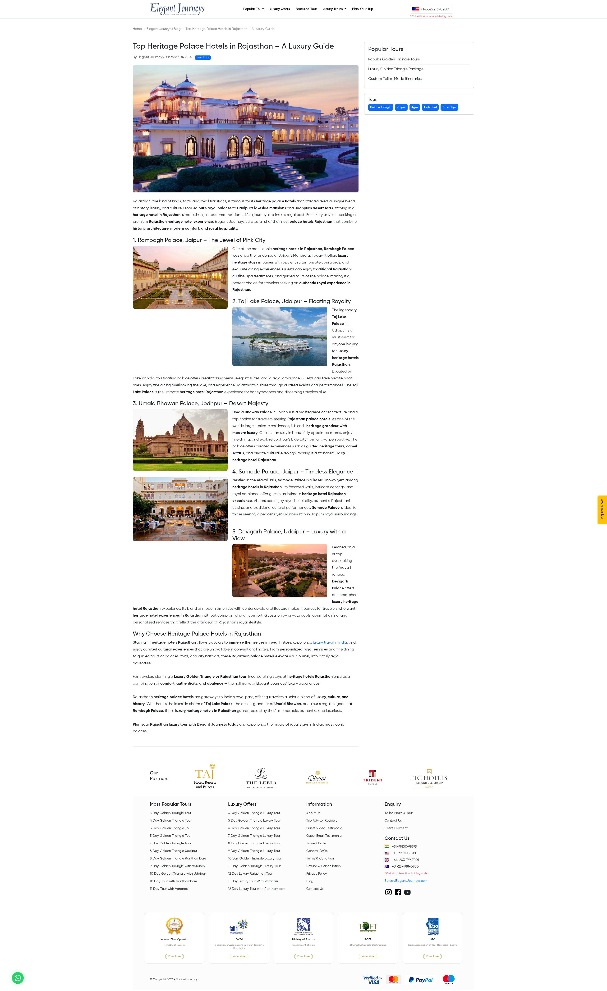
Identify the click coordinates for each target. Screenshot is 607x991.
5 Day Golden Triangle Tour (170, 828)
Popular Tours (253, 9)
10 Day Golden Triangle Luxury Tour (255, 858)
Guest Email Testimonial (324, 835)
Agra (414, 107)
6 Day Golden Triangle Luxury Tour (254, 828)
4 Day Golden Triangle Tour (170, 820)
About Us (313, 813)
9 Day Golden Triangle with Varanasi (177, 866)
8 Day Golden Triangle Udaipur (173, 851)
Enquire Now (602, 510)
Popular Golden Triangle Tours (394, 59)
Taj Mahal (430, 107)
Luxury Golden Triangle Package (395, 69)
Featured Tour (306, 9)
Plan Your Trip (362, 9)
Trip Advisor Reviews (321, 820)
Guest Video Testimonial (324, 828)
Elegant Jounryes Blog (164, 29)
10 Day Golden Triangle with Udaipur (178, 873)
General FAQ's (316, 851)
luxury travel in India (330, 643)
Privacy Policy (316, 873)
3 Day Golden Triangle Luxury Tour (254, 813)
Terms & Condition (320, 858)
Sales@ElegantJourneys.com (406, 880)
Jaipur (401, 107)
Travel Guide (316, 843)
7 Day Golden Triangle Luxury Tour (254, 835)
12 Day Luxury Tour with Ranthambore (256, 889)
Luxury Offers (280, 9)
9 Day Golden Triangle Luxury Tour (254, 851)
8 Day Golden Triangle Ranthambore (178, 858)
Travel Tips (449, 107)
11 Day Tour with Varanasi (169, 889)
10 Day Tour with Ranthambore (173, 881)
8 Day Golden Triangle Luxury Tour (254, 843)
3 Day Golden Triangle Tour (170, 813)
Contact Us (314, 889)
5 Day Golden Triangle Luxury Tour (254, 820)
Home (137, 29)
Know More (174, 956)
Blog (309, 881)
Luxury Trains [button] (333, 9)
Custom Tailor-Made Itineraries (395, 79)
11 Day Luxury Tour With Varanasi (253, 881)
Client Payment (396, 828)
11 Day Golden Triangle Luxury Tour (254, 866)
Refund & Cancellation (323, 866)
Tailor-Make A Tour (399, 813)
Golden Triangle (380, 107)
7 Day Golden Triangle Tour (170, 843)
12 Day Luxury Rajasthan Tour (250, 873)
